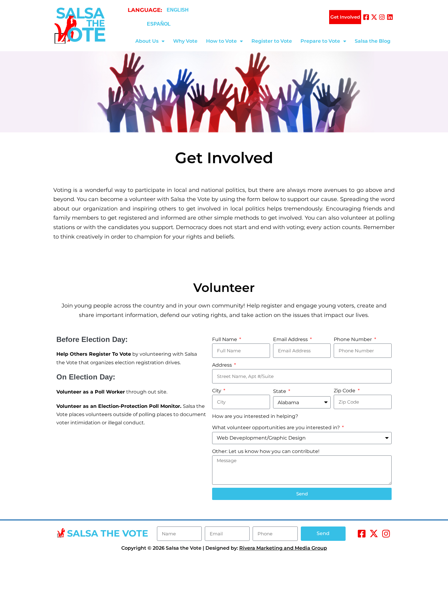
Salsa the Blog (372, 41)
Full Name (225, 339)
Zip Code (345, 391)
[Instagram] (382, 17)
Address (222, 365)
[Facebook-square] (366, 17)
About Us (146, 41)
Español (159, 24)
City (217, 391)
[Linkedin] (390, 17)
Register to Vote (271, 41)
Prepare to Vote (320, 41)
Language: (145, 10)
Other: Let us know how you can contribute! (265, 451)
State (280, 391)
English (178, 10)
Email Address (291, 339)
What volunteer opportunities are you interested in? (276, 427)
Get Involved (345, 17)
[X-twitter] (374, 17)
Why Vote (185, 41)
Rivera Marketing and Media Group (283, 548)
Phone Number (353, 339)
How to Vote (221, 41)
